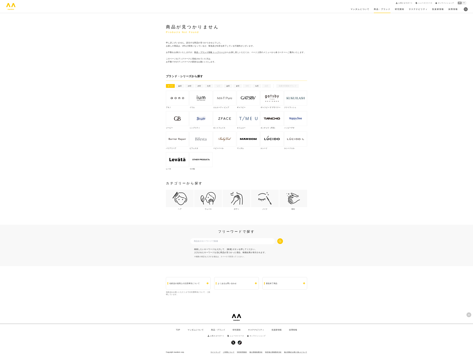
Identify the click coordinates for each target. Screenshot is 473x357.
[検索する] (280, 241)
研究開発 (399, 9)
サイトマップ (215, 352)
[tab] (180, 200)
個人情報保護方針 (256, 352)
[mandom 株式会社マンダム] (236, 317)
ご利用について (228, 352)
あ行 (180, 86)
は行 (228, 86)
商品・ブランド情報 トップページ (209, 52)
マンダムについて (360, 9)
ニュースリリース (425, 3)
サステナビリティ (418, 9)
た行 (209, 86)
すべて (170, 86)
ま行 (237, 86)
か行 (189, 86)
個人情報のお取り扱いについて (295, 352)
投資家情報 (438, 9)
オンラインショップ (446, 3)
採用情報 (453, 9)
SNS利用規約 (242, 352)
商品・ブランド (382, 9)
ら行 (257, 86)
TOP (178, 330)
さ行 (199, 86)
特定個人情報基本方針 (273, 352)
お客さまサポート (405, 3)
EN (464, 3)
